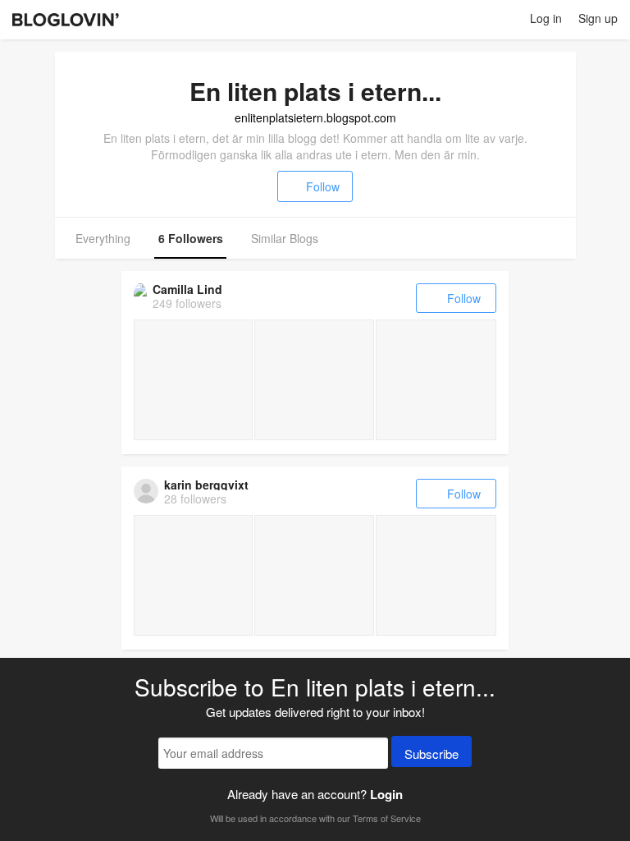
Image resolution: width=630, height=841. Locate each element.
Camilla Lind (187, 289)
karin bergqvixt (206, 484)
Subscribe (431, 753)
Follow (323, 186)
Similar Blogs (284, 238)
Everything (102, 238)
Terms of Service (387, 818)
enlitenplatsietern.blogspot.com (315, 117)
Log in (546, 18)
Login (386, 794)
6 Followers (190, 238)
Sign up (598, 18)
